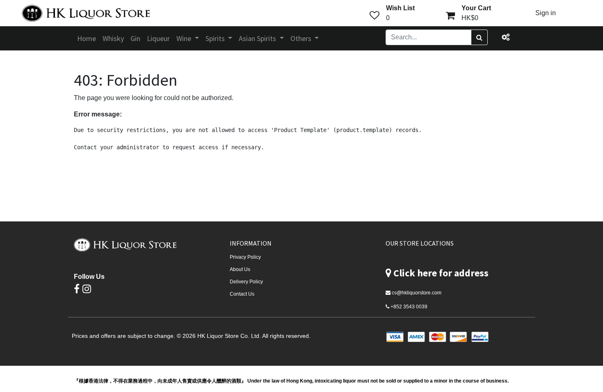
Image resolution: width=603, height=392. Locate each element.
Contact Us (242, 294)
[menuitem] (86, 38)
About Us (240, 269)
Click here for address (441, 273)
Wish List (400, 8)
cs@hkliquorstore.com (416, 293)
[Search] (479, 37)
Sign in (545, 12)
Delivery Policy (246, 282)
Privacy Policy (245, 257)
